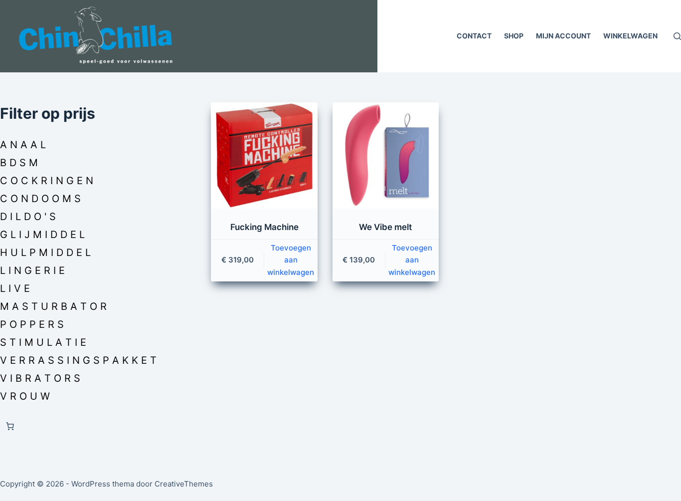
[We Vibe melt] (386, 155)
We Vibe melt (385, 227)
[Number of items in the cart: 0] (10, 426)
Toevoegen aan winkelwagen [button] (290, 260)
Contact (474, 35)
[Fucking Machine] (264, 155)
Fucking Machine (264, 227)
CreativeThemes (184, 484)
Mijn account (563, 35)
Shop (513, 35)
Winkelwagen (630, 35)
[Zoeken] (677, 36)
